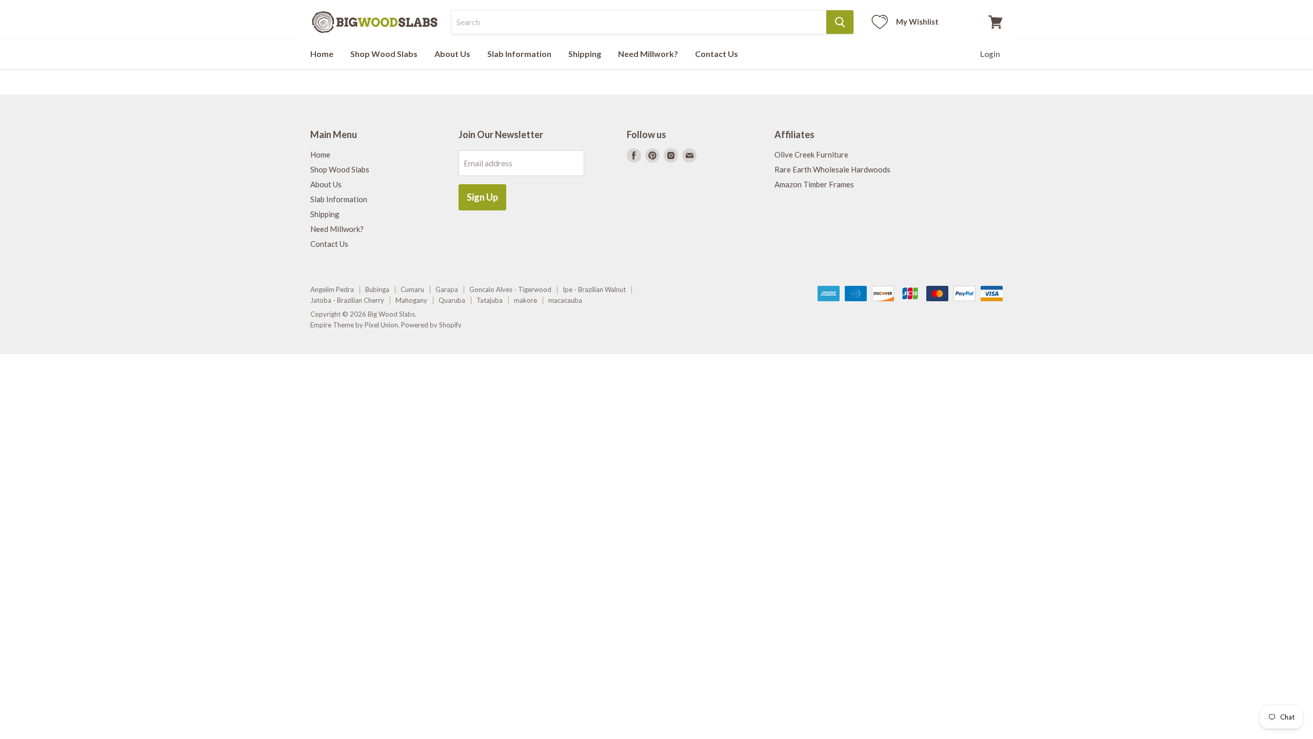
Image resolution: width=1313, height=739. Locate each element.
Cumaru (412, 289)
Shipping (584, 54)
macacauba (565, 300)
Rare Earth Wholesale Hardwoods (832, 169)
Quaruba (452, 300)
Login (990, 54)
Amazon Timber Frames (814, 184)
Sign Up (482, 197)
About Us (452, 54)
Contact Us (716, 54)
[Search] (839, 22)
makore (525, 300)
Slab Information (519, 54)
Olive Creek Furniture (811, 154)
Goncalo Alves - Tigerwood (510, 289)
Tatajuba (489, 300)
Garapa (446, 289)
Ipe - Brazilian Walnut (594, 289)
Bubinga (377, 289)
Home (321, 54)
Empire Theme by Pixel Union (354, 325)
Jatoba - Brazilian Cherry (347, 300)
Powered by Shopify (431, 325)
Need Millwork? (648, 54)
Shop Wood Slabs (383, 54)
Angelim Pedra (332, 289)
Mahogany (411, 300)
